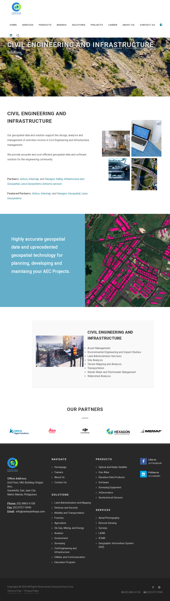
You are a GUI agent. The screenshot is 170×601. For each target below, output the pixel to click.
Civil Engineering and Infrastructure (65, 550)
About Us (59, 477)
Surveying (59, 543)
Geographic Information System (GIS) (116, 545)
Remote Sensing (108, 523)
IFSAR (102, 538)
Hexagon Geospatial (68, 193)
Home (105, 48)
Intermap (34, 179)
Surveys (103, 527)
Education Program (64, 562)
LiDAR (102, 533)
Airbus (23, 179)
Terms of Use (14, 591)
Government (61, 538)
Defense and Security (66, 507)
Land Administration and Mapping (72, 502)
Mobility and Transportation (69, 512)
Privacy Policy (31, 591)
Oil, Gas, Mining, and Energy (69, 527)
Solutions (117, 48)
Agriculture (60, 523)
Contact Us (60, 482)
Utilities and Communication (69, 557)
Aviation (58, 533)
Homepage (60, 467)
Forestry (59, 517)
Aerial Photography (109, 517)
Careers (58, 472)
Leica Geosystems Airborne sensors (41, 183)
